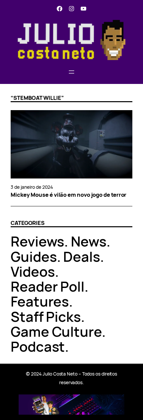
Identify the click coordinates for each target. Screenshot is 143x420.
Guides (34, 256)
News (88, 241)
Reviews (37, 241)
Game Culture (56, 331)
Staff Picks (46, 316)
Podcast (38, 346)
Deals (81, 256)
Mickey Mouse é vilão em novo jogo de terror (68, 194)
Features (40, 301)
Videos (33, 271)
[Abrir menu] (71, 72)
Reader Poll (47, 286)
